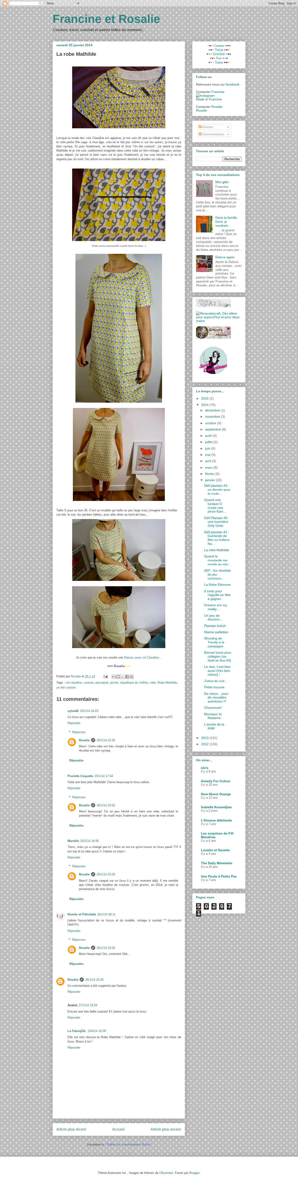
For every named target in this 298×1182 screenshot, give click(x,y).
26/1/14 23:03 (106, 874)
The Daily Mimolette (216, 863)
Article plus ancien (166, 1129)
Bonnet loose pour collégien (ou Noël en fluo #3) (217, 656)
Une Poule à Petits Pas (219, 876)
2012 (205, 744)
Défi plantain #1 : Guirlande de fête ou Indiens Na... (217, 538)
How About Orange (216, 794)
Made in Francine (209, 99)
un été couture (66, 687)
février (210, 474)
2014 (205, 405)
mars (209, 467)
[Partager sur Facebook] (127, 676)
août (209, 435)
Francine (217, 92)
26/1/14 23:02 (106, 805)
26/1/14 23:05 (106, 948)
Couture (219, 45)
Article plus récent (71, 1129)
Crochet (219, 54)
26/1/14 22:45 (94, 979)
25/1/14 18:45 (89, 841)
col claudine (74, 682)
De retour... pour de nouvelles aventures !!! (216, 697)
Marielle (73, 841)
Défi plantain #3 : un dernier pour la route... (217, 489)
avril (208, 461)
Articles (207, 127)
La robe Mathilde (216, 550)
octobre (211, 423)
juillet (209, 442)
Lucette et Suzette (215, 850)
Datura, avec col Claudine (141, 657)
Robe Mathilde (167, 682)
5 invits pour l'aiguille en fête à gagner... (217, 595)
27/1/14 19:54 (88, 1005)
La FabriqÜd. (77, 1031)
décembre (213, 410)
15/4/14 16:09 (97, 1031)
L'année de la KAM (214, 726)
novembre (213, 416)
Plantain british (215, 626)
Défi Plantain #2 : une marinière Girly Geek (216, 522)
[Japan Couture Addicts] (213, 306)
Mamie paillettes (216, 632)
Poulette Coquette (80, 776)
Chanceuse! (213, 707)
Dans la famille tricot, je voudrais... (226, 221)
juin (208, 448)
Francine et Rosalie (106, 18)
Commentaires (213, 134)
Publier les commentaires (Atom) (128, 1144)
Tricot (219, 50)
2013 (205, 738)
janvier (210, 480)
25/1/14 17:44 (104, 776)
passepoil (101, 682)
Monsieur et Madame (213, 716)
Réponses (79, 732)
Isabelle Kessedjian (216, 807)
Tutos (219, 62)
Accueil (118, 1129)
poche (114, 682)
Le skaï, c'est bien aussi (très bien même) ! (217, 670)
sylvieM (73, 711)
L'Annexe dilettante (216, 820)
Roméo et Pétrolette (82, 914)
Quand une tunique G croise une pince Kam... (215, 505)
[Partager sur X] (122, 676)
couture (89, 682)
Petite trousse (214, 687)
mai (208, 455)
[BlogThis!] (118, 676)
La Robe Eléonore (217, 584)
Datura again (224, 257)
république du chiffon (134, 682)
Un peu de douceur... (213, 617)
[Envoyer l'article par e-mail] (105, 676)
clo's (204, 768)
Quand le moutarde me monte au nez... (217, 560)
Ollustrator (166, 1173)
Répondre (74, 723)
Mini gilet (221, 182)
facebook (232, 84)
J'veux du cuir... (215, 681)
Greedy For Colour (215, 781)
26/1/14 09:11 (106, 914)
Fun (218, 58)
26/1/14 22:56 (106, 740)
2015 (205, 398)
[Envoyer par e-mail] (114, 676)
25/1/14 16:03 (89, 711)
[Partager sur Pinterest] (131, 676)
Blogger (194, 1173)
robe (153, 682)
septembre (213, 429)
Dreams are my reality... (215, 607)
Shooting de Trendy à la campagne (214, 642)
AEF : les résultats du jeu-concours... (217, 574)
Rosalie (84, 740)
